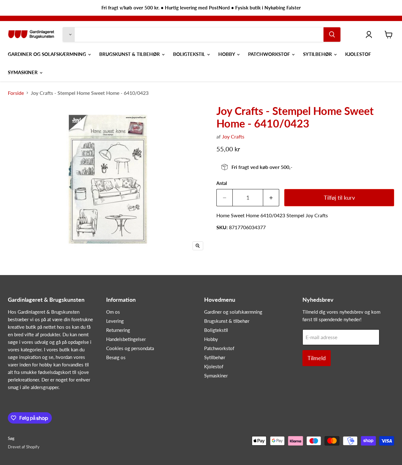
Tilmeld (316, 357)
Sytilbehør (318, 54)
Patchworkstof (269, 54)
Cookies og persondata (130, 348)
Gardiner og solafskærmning (47, 54)
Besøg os (116, 357)
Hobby (227, 54)
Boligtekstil (189, 54)
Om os (113, 312)
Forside (16, 93)
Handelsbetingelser (126, 339)
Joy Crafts (233, 136)
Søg (11, 438)
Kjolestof (358, 54)
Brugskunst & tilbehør (130, 54)
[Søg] (331, 34)
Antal (221, 183)
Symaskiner (23, 72)
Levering (115, 321)
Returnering (118, 330)
